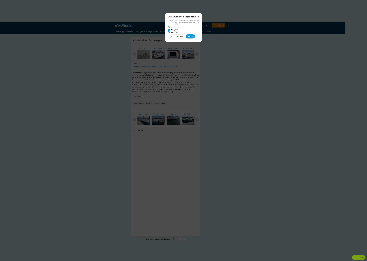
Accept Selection (177, 36)
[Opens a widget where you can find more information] (358, 257)
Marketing (175, 32)
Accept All (190, 36)
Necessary (175, 27)
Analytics (174, 30)
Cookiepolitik (177, 24)
